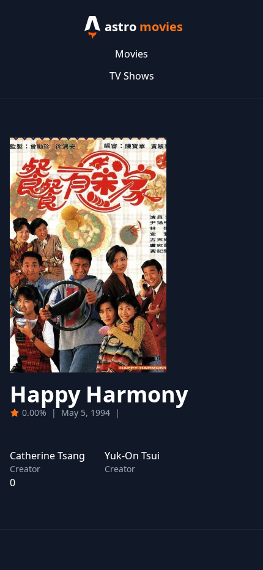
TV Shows (131, 76)
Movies (131, 54)
